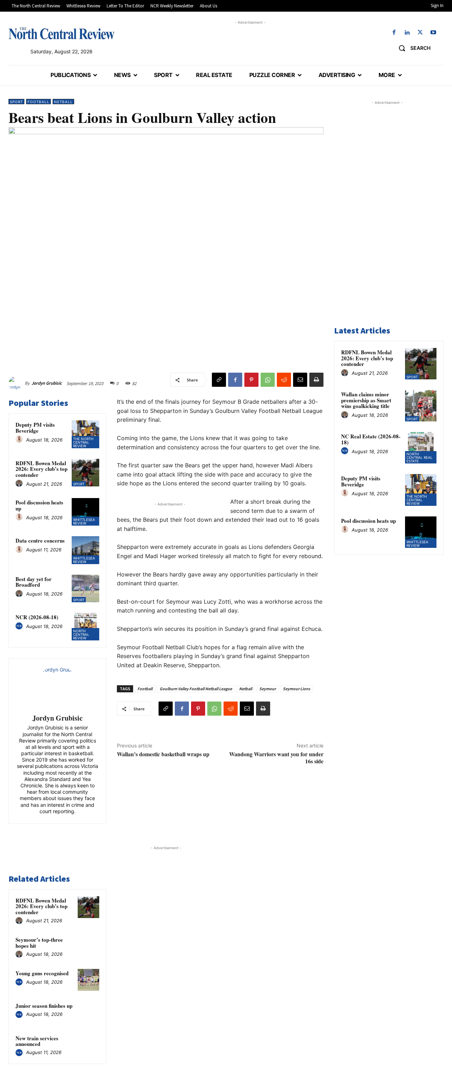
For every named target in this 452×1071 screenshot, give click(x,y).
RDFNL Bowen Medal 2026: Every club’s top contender (41, 469)
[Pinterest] (251, 380)
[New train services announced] (89, 1045)
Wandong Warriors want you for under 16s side (276, 757)
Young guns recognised (42, 973)
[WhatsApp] (268, 380)
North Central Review (81, 634)
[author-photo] (20, 439)
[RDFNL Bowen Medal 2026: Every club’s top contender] (85, 472)
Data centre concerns (40, 540)
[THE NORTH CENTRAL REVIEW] (61, 33)
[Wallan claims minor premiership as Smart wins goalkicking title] (420, 405)
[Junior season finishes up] (89, 1012)
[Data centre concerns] (85, 550)
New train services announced (37, 1041)
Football (38, 102)
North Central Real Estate (419, 457)
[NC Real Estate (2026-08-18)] (420, 447)
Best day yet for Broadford (34, 582)
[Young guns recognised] (89, 980)
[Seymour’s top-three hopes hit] (89, 946)
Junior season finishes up (44, 1006)
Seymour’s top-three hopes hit (39, 942)
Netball (63, 102)
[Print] (316, 380)
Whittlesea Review (84, 521)
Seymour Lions (296, 688)
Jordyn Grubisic (46, 383)
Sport (16, 102)
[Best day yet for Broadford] (85, 588)
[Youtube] (433, 32)
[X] (420, 32)
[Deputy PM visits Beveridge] (85, 434)
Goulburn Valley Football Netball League (196, 688)
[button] (411, 48)
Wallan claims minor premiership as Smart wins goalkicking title (366, 400)
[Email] (300, 380)
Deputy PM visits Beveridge (35, 427)
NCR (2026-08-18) (37, 617)
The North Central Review (83, 442)
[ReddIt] (284, 380)
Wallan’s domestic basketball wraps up (163, 754)
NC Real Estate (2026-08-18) (370, 439)
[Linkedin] (407, 32)
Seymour (267, 688)
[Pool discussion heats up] (85, 512)
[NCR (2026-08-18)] (85, 626)
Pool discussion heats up (39, 505)
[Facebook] (394, 32)
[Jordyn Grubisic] (16, 383)
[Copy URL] (219, 380)
